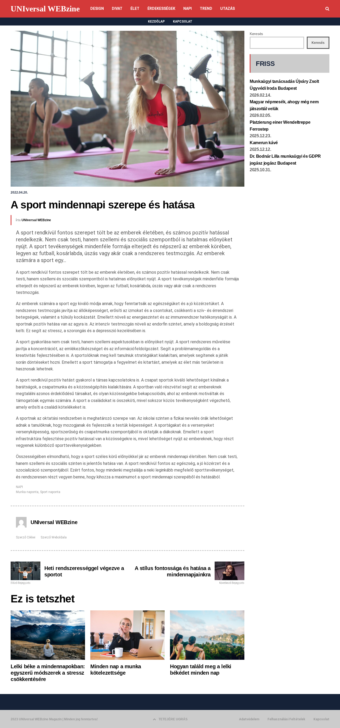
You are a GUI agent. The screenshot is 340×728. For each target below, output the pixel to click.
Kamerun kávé (264, 142)
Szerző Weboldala (54, 537)
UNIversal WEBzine (45, 8)
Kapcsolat (321, 719)
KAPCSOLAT (182, 21)
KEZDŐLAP (156, 21)
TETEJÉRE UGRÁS (173, 719)
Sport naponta (50, 492)
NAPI (19, 487)
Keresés (256, 34)
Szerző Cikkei (25, 537)
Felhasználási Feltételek (286, 719)
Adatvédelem (249, 719)
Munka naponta (27, 492)
